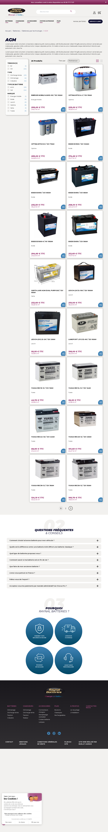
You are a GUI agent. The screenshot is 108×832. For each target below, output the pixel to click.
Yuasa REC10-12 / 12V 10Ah (42, 388)
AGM (18, 87)
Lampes (41, 722)
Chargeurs (20, 21)
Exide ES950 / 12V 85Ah (78, 193)
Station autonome (47, 21)
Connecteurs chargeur (43, 711)
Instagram (54, 733)
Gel (18, 90)
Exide (18, 99)
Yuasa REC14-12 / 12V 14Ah (79, 388)
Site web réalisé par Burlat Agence (88, 743)
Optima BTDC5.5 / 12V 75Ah (42, 144)
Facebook (48, 733)
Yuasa (18, 111)
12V (18, 69)
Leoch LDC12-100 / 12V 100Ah (80, 290)
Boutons (57, 710)
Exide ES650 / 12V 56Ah (78, 241)
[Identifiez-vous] (94, 12)
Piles (59, 21)
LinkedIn (59, 733)
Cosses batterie (44, 719)
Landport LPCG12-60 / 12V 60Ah (82, 339)
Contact (9, 742)
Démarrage (18, 78)
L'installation (74, 712)
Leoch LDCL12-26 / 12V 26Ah (43, 339)
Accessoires (32, 21)
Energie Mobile (18, 96)
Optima (18, 105)
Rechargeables (59, 715)
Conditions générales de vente (47, 743)
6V (18, 66)
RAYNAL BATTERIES (79, 21)
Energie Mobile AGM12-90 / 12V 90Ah (46, 95)
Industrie (18, 81)
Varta (18, 108)
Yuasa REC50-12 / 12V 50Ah (79, 485)
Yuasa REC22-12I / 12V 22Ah (43, 437)
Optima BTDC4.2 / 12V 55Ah (80, 95)
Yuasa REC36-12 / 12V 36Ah (42, 485)
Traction (10, 715)
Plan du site (67, 743)
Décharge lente (18, 75)
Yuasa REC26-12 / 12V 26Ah (79, 437)
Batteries (9, 21)
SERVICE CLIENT (95, 21)
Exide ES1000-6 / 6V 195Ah (42, 241)
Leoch (18, 102)
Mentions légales (23, 743)
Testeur (25, 718)
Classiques (58, 712)
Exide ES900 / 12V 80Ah (41, 193)
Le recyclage (74, 710)
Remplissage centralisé (43, 716)
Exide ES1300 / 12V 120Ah (78, 144)
